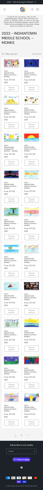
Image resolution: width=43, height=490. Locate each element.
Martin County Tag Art (18, 486)
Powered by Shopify (31, 486)
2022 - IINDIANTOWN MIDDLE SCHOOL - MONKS (31, 148)
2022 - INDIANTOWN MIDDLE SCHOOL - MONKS (11, 74)
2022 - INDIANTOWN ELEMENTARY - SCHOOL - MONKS (11, 148)
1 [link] (15, 435)
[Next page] (27, 435)
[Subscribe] (33, 451)
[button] (4, 9)
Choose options (11, 88)
